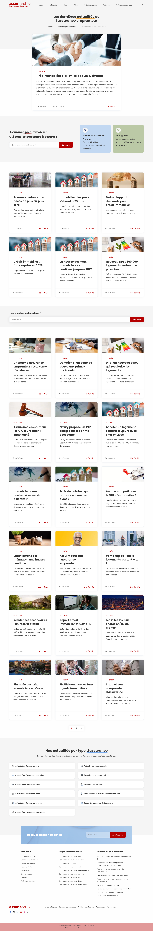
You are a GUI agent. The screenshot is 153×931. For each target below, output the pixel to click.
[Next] (81, 728)
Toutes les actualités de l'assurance (98, 803)
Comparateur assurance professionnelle (74, 885)
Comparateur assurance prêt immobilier (74, 870)
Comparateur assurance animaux (71, 874)
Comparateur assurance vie (69, 877)
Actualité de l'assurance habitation (29, 775)
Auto (41, 5)
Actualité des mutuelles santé (27, 784)
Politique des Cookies (86, 907)
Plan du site (111, 907)
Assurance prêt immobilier (67, 26)
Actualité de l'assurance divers (96, 775)
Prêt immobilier (90, 5)
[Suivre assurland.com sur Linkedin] (17, 912)
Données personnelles (67, 907)
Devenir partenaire (28, 863)
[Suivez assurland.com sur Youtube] (21, 912)
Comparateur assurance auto (70, 856)
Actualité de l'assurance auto (27, 766)
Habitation (53, 5)
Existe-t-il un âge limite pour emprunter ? (113, 875)
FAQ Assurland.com (28, 881)
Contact (24, 877)
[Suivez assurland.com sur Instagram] (25, 912)
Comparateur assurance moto (70, 867)
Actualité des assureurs (93, 784)
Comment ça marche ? (29, 860)
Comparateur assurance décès (70, 881)
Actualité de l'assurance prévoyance (30, 812)
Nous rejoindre (26, 867)
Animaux (107, 5)
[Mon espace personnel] (142, 5)
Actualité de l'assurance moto (27, 794)
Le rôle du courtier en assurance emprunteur (114, 889)
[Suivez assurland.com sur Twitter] (14, 912)
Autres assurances (124, 5)
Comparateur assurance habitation (72, 860)
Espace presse (26, 874)
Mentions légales (50, 907)
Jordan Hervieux (58, 106)
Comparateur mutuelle (67, 863)
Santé (65, 5)
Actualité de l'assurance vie (95, 766)
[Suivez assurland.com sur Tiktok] (28, 912)
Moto (76, 5)
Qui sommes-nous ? (28, 856)
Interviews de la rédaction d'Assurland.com (102, 794)
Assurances (25, 870)
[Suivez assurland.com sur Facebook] (10, 912)
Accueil (50, 26)
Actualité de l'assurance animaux (28, 803)
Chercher (137, 319)
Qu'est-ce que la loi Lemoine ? (109, 885)
